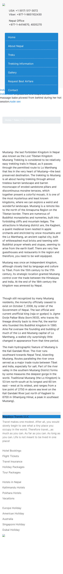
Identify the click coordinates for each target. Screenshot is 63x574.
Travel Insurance (12, 461)
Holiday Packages (13, 467)
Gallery (12, 72)
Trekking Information (20, 63)
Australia (7, 518)
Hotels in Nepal (11, 482)
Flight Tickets (10, 456)
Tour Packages (11, 472)
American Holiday (13, 513)
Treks (11, 54)
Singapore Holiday (13, 524)
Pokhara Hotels (11, 492)
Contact (13, 90)
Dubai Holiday (11, 529)
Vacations (8, 498)
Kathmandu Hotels (13, 487)
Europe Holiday (11, 508)
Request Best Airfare (20, 81)
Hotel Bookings (11, 450)
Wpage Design (24, 552)
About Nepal (15, 46)
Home (11, 37)
